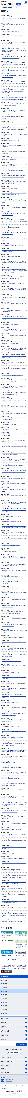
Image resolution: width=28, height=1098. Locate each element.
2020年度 (5, 1002)
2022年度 (5, 994)
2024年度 (5, 987)
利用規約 (4, 1088)
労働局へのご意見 (14, 1052)
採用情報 (3, 1039)
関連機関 (3, 1022)
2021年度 (5, 998)
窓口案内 (3, 1069)
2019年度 (5, 1005)
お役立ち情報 (4, 1018)
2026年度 (5, 980)
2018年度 (5, 1009)
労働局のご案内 (5, 1072)
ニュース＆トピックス (7, 1057)
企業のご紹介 (4, 1035)
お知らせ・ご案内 (5, 1031)
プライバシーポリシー (21, 1085)
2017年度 (5, 1013)
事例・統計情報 (5, 1065)
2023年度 (5, 991)
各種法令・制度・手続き (7, 1061)
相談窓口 (3, 1027)
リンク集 (4, 1085)
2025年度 (5, 983)
